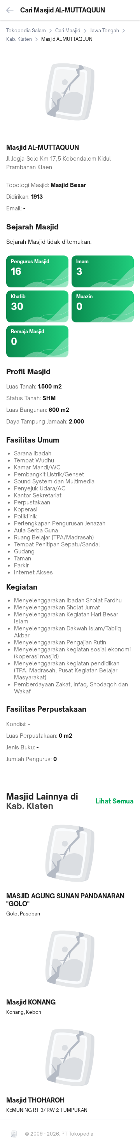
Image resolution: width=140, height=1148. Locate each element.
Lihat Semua (115, 801)
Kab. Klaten (19, 39)
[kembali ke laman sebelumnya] (10, 10)
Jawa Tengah (104, 30)
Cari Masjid (67, 30)
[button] (70, 867)
